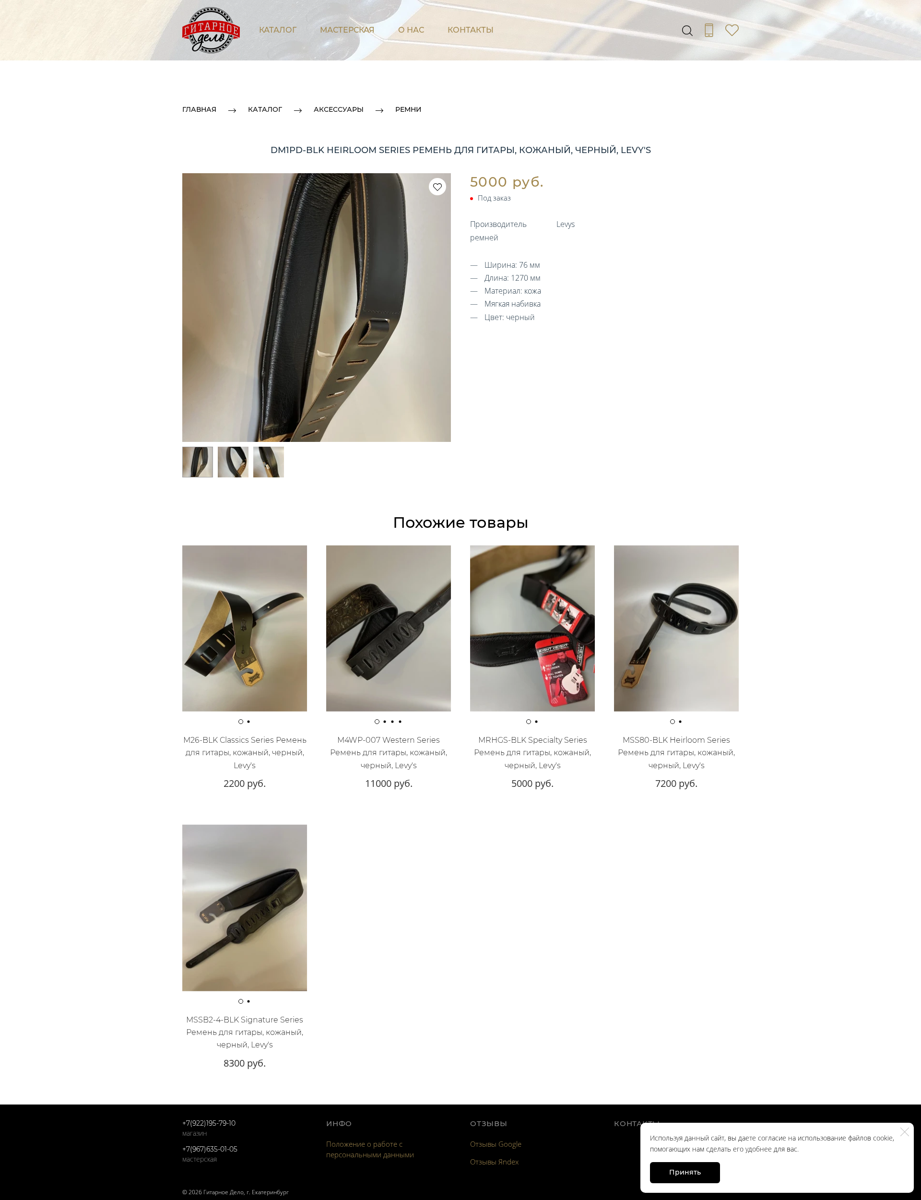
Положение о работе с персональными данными (370, 1149)
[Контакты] (709, 30)
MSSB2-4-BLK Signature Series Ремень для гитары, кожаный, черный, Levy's (244, 1032)
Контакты (471, 30)
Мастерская (347, 30)
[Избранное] (732, 30)
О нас (411, 30)
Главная (199, 109)
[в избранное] (437, 186)
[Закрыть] (904, 1132)
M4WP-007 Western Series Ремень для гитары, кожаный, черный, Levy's (388, 753)
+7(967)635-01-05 (209, 1149)
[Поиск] (687, 30)
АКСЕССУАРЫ (339, 109)
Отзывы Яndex (494, 1161)
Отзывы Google (495, 1144)
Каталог (277, 30)
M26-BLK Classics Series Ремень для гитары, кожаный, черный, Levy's (245, 753)
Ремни (408, 109)
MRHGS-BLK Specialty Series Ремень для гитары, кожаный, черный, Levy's (532, 753)
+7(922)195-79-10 (209, 1123)
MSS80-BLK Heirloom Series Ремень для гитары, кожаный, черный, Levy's (676, 753)
